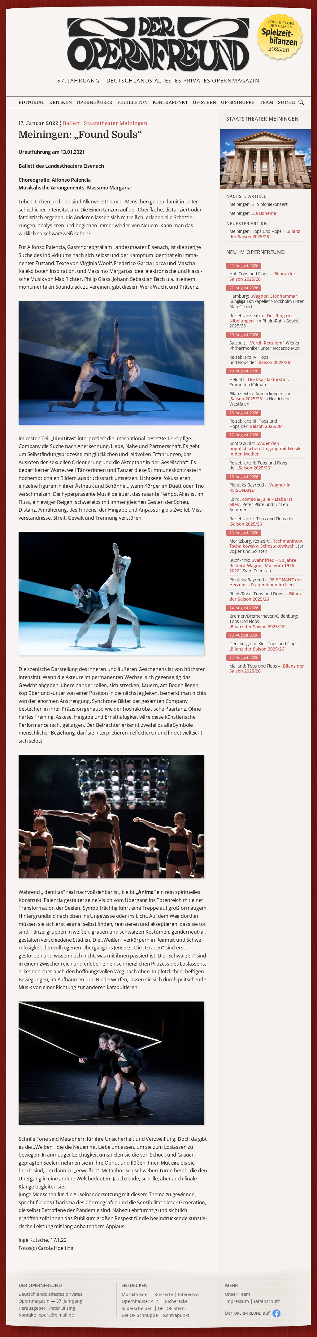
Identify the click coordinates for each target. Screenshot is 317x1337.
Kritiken (60, 102)
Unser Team (237, 1294)
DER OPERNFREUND (40, 1285)
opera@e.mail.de (56, 1315)
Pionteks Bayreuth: (260, 487)
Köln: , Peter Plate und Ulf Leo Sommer (260, 504)
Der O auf (247, 1313)
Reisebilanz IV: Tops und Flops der (260, 360)
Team (266, 102)
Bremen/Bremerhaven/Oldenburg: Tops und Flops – (263, 621)
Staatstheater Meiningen (115, 123)
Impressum (237, 1301)
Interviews (188, 1294)
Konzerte (163, 1294)
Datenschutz (267, 1301)
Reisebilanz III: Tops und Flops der (256, 424)
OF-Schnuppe (237, 102)
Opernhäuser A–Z (140, 1301)
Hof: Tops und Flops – (262, 276)
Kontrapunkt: (265, 448)
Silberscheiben (137, 1308)
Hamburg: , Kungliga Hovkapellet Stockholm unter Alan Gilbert (266, 301)
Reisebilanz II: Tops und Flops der (258, 465)
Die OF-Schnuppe (140, 1315)
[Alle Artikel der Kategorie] (265, 159)
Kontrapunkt (170, 102)
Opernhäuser (94, 102)
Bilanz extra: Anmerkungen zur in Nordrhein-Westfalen (260, 399)
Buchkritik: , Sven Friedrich (262, 565)
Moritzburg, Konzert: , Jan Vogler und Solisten (266, 546)
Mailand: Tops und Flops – (266, 669)
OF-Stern (204, 102)
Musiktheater (135, 1294)
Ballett (71, 123)
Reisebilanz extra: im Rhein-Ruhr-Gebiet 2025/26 (264, 321)
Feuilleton (132, 102)
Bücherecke (175, 1301)
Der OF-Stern (171, 1308)
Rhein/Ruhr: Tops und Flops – (265, 596)
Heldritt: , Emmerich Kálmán (259, 382)
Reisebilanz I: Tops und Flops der (261, 521)
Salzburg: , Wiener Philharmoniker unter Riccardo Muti (264, 345)
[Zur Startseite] (158, 44)
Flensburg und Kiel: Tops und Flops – (265, 646)
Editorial (32, 102)
